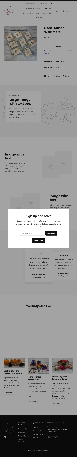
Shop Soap (38, 240)
